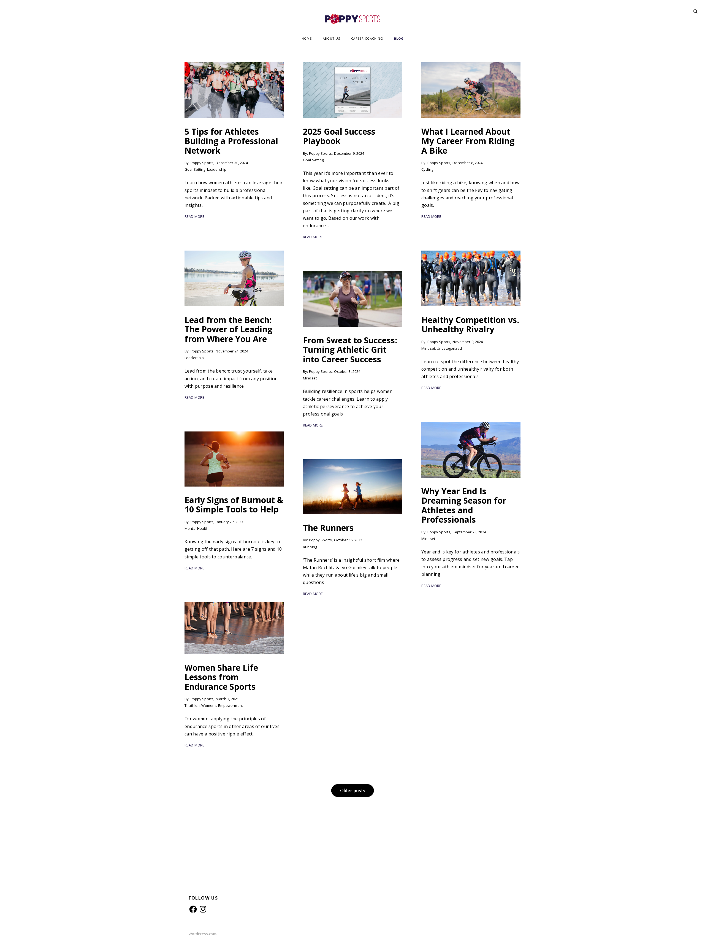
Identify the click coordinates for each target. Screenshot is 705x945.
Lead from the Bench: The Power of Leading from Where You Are (228, 329)
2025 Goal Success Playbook (339, 136)
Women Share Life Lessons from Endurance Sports (221, 677)
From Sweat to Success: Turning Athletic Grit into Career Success (350, 350)
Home (307, 38)
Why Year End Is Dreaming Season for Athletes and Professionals (463, 505)
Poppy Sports (202, 162)
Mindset (428, 348)
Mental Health (196, 528)
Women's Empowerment (222, 705)
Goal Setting (195, 169)
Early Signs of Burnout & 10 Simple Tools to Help (234, 504)
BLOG (399, 38)
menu (695, 11)
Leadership (216, 169)
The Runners (328, 527)
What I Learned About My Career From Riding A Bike (467, 141)
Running (310, 546)
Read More (194, 216)
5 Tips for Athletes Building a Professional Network (231, 141)
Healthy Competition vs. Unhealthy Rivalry (470, 324)
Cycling (427, 169)
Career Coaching (367, 38)
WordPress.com (202, 933)
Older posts (352, 790)
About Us (331, 38)
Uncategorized (449, 348)
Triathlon (192, 705)
